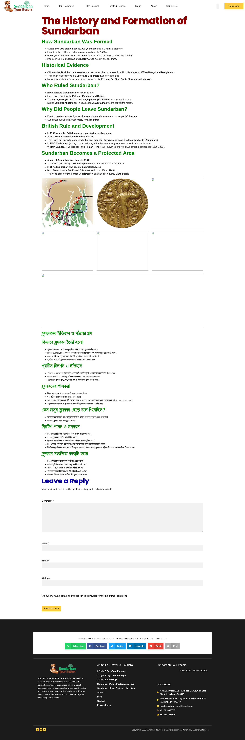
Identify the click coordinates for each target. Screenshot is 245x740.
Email (45, 560)
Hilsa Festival (92, 6)
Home (46, 6)
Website (46, 578)
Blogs (138, 6)
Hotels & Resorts (116, 6)
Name (45, 543)
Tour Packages (66, 6)
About (154, 6)
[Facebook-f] (37, 729)
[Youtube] (44, 729)
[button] (67, 6)
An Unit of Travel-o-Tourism (115, 665)
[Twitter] (41, 729)
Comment (48, 501)
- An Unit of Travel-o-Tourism (193, 670)
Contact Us (172, 6)
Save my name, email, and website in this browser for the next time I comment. (85, 596)
